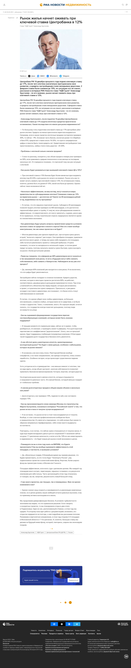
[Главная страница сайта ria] (51, 5)
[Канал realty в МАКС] (54, 624)
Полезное (59, 630)
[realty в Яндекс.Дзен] (61, 624)
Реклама (44, 633)
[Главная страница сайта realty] (65, 5)
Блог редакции (81, 633)
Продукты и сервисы (56, 633)
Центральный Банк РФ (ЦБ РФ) (56, 532)
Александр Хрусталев (27, 532)
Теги (98, 630)
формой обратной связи (105, 645)
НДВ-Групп (40, 532)
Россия (70, 532)
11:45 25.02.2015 (8, 12)
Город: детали (68, 630)
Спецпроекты (34, 633)
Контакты (91, 633)
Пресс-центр (69, 633)
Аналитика (41, 630)
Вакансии (6, 643)
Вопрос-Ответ (79, 630)
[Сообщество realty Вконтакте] (69, 624)
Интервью (50, 630)
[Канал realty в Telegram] (76, 624)
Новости (34, 630)
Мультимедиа (90, 630)
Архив (99, 633)
